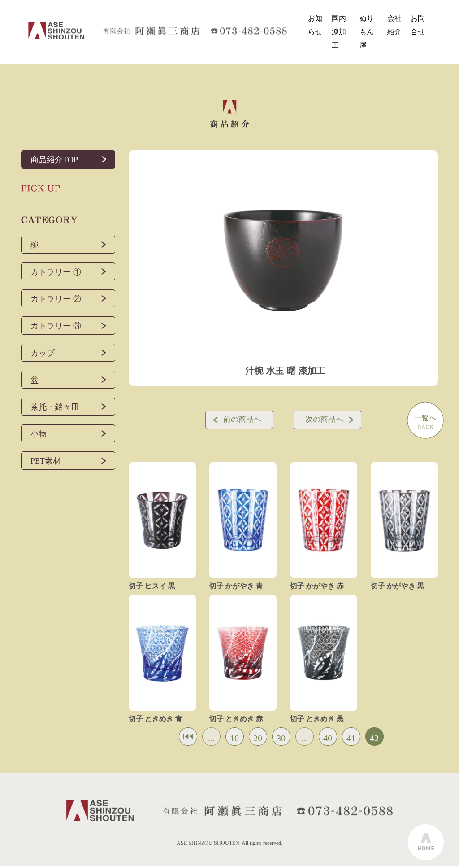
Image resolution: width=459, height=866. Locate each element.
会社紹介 (394, 24)
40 (327, 738)
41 (350, 738)
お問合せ (418, 24)
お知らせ (315, 24)
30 (281, 738)
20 (257, 738)
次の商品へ (324, 419)
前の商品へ (242, 419)
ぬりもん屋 (366, 31)
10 (234, 738)
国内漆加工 (339, 31)
